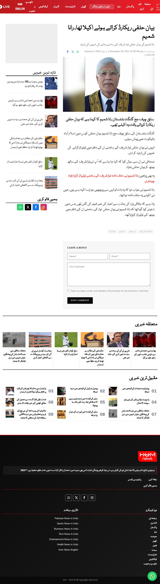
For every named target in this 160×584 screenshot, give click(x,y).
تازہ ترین (154, 523)
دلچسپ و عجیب (150, 564)
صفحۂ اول (153, 518)
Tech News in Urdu (68, 534)
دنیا (118, 7)
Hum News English (68, 549)
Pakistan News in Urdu (66, 518)
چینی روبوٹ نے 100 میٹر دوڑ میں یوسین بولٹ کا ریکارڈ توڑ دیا (25, 84)
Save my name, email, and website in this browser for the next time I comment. (110, 291)
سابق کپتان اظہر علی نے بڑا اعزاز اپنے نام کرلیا (25, 164)
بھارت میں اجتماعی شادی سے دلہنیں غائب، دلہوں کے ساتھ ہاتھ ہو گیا (25, 103)
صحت (154, 550)
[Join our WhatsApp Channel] (152, 576)
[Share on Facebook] (67, 51)
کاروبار (56, 7)
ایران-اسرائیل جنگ (100, 7)
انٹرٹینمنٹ (70, 7)
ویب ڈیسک (150, 51)
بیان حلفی (132, 231)
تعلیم (155, 545)
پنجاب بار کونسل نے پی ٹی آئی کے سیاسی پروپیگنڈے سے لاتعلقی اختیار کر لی (24, 183)
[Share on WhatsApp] (77, 51)
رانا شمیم (122, 231)
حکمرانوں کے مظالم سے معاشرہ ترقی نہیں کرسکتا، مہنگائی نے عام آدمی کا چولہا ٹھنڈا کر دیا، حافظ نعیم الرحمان (26, 143)
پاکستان (130, 7)
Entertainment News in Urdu (63, 539)
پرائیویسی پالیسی (134, 479)
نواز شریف (112, 231)
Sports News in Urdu (67, 523)
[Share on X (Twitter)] (72, 51)
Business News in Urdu (66, 528)
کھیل (83, 7)
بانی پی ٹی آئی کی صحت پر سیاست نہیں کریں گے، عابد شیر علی (25, 122)
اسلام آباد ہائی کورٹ (145, 231)
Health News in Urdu (67, 544)
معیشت (153, 536)
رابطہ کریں (153, 479)
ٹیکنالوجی (43, 7)
